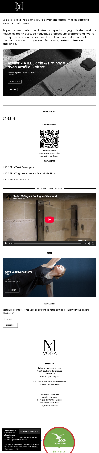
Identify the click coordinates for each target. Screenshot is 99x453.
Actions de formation (49, 402)
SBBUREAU (55, 384)
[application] (49, 219)
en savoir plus (15, 81)
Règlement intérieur (50, 405)
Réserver (13, 89)
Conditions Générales (49, 394)
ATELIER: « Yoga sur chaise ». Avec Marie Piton (30, 173)
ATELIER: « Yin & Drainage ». (19, 167)
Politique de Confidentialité (49, 400)
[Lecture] (6, 243)
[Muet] (89, 243)
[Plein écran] (93, 243)
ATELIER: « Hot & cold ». (17, 179)
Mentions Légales (49, 397)
